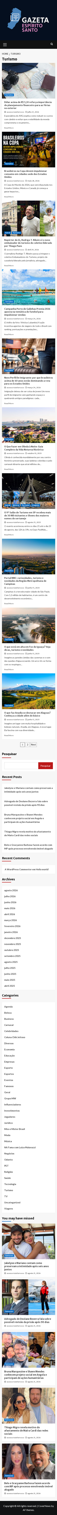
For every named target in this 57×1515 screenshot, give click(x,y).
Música (16, 505)
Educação (9, 1055)
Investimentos (12, 1110)
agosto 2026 (11, 890)
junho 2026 (10, 902)
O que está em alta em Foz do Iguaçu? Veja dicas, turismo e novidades (27, 648)
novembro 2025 (12, 944)
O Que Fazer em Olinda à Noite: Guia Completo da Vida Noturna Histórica (23, 448)
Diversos (9, 1043)
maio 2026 (9, 908)
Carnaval (9, 1025)
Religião (8, 1171)
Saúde (7, 1178)
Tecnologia (10, 1184)
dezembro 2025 (12, 938)
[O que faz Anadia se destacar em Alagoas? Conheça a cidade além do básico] (28, 691)
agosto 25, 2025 (34, 522)
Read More (9, 128)
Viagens (35, 505)
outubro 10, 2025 (35, 453)
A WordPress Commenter (18, 869)
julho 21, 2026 (33, 112)
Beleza (8, 1012)
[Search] (52, 44)
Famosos (9, 1086)
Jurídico (8, 1122)
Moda (7, 1135)
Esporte (8, 1067)
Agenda (8, 1006)
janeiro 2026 (11, 932)
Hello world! (42, 869)
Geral (7, 233)
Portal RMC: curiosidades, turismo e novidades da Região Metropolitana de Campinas (25, 581)
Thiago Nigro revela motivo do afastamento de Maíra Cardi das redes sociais (27, 833)
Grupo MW (10, 1098)
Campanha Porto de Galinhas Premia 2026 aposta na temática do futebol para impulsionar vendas (27, 312)
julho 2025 (10, 967)
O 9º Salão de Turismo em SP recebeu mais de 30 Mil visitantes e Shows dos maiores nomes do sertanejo (27, 515)
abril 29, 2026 (33, 250)
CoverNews (44, 1505)
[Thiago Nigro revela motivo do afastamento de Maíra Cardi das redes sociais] (28, 1405)
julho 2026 (10, 896)
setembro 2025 (12, 956)
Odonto (8, 1159)
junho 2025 (10, 973)
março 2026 (10, 920)
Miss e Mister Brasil (14, 1129)
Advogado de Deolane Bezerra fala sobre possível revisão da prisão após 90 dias (26, 803)
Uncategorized (12, 1202)
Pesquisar (9, 754)
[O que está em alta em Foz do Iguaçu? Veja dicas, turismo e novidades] (28, 625)
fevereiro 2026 (12, 926)
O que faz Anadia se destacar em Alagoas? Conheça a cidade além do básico (27, 714)
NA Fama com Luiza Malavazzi (20, 1147)
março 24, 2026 (34, 319)
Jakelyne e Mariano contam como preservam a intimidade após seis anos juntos (28, 790)
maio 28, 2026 (34, 181)
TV (6, 1196)
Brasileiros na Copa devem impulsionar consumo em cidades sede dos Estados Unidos (25, 174)
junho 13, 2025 (34, 654)
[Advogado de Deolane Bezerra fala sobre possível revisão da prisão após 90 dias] (28, 1297)
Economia (9, 1049)
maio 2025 (9, 979)
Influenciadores (12, 1104)
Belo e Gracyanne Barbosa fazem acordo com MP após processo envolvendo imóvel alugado (28, 846)
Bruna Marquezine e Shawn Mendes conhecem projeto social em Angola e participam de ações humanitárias (24, 818)
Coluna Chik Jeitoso (14, 1037)
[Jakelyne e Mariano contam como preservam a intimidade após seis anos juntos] (28, 1241)
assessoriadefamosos (15, 112)
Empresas (9, 1061)
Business (9, 1018)
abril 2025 (9, 985)
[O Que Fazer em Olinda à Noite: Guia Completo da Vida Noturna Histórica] (28, 425)
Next (33, 744)
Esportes (9, 1074)
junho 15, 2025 (34, 588)
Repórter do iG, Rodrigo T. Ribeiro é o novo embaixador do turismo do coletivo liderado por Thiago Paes (28, 243)
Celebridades (11, 1031)
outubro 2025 (11, 950)
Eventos (8, 1080)
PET (6, 1165)
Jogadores (9, 1116)
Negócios (9, 1153)
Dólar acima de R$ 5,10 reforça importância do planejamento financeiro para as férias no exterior (28, 105)
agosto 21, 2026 (34, 1273)
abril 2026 (9, 914)
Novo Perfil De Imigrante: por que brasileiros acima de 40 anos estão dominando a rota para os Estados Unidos (28, 380)
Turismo (9, 95)
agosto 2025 (11, 962)
